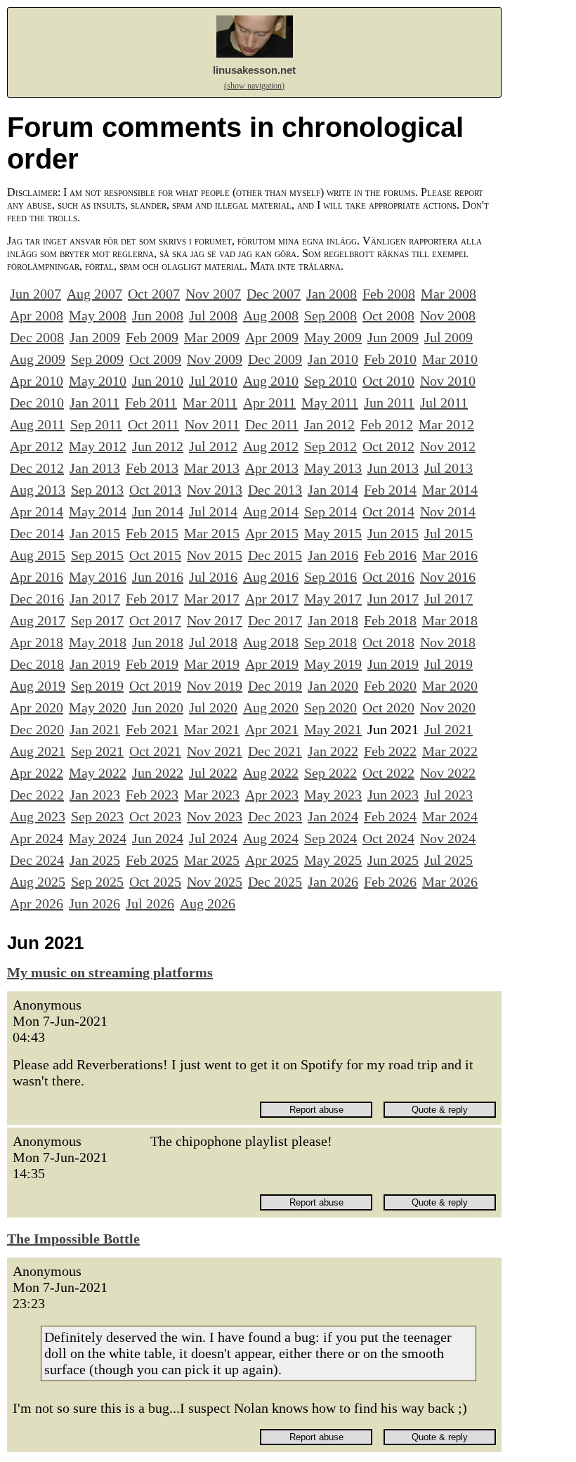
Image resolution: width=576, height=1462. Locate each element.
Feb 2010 (390, 359)
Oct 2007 (154, 293)
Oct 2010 (388, 381)
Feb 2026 (390, 881)
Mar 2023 (212, 794)
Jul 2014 (213, 511)
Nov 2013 (214, 489)
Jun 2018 (157, 642)
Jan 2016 (333, 555)
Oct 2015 (155, 555)
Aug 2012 (271, 446)
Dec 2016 (37, 598)
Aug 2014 (271, 511)
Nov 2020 (448, 707)
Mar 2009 (212, 337)
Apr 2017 (272, 598)
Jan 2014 (333, 489)
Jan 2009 (95, 337)
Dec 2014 (37, 533)
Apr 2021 (272, 729)
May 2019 (333, 664)
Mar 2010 (450, 359)
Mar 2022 (450, 751)
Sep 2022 (330, 773)
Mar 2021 (212, 729)
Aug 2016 (271, 577)
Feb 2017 (152, 598)
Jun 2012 (157, 446)
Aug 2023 (37, 816)
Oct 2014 (388, 511)
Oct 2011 (153, 424)
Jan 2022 (333, 751)
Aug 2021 (37, 751)
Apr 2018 (36, 642)
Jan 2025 (95, 860)
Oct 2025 (155, 881)
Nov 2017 (214, 620)
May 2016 (97, 577)
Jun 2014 (157, 511)
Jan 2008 (331, 293)
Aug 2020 (271, 707)
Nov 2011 (212, 424)
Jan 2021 (95, 729)
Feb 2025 (152, 860)
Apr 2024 (36, 838)
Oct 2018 (388, 642)
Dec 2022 (37, 794)
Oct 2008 (388, 315)
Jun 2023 (393, 794)
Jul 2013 (448, 468)
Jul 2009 (448, 337)
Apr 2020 (36, 707)
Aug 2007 (94, 293)
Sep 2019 (97, 685)
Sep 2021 (97, 751)
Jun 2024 (157, 838)
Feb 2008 (388, 293)
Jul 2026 (150, 903)
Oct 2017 (155, 620)
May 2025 (333, 860)
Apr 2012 (36, 446)
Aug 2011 (37, 424)
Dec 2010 (37, 402)
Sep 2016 (330, 577)
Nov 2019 (214, 685)
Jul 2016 (213, 577)
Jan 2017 (95, 598)
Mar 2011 (210, 402)
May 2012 (97, 446)
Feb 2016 (390, 555)
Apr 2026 (36, 903)
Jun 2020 (157, 707)
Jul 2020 (213, 707)
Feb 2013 (152, 468)
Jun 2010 (157, 381)
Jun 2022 (157, 773)
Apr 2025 (272, 860)
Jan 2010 (333, 359)
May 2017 (333, 598)
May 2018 (97, 642)
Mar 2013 (212, 468)
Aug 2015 (37, 555)
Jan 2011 (94, 402)
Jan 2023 (95, 794)
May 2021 (333, 729)
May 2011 (329, 402)
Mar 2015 (212, 533)
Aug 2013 (37, 489)
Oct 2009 (155, 359)
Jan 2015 (95, 533)
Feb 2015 (152, 533)
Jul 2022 (213, 773)
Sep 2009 (97, 359)
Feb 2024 (390, 816)
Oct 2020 (388, 707)
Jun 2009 (393, 337)
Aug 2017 (37, 620)
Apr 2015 (272, 533)
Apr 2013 (272, 468)
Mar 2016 (450, 555)
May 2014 (97, 511)
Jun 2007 (35, 293)
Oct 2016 (388, 577)
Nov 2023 (214, 816)
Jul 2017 (448, 598)
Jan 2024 (333, 816)
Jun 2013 (393, 468)
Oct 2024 (388, 838)
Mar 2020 (450, 685)
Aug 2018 (271, 642)
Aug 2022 (271, 773)
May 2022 (97, 773)
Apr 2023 (272, 794)
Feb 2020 (390, 685)
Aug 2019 (37, 685)
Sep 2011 (96, 424)
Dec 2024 (37, 860)
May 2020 (97, 707)
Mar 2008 (448, 293)
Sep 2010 (330, 381)
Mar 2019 (212, 664)
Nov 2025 (214, 881)
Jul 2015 (448, 533)
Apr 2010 (36, 381)
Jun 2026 (94, 903)
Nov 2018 (448, 642)
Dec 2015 (275, 555)
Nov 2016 (448, 577)
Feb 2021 (152, 729)
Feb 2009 (152, 337)
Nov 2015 (214, 555)
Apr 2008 (36, 315)
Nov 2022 (448, 773)
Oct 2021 (155, 751)
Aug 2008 (271, 315)
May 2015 (333, 533)
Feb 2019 (152, 664)
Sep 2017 (97, 620)
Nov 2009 (214, 359)
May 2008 (97, 315)
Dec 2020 (37, 729)
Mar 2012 (446, 424)
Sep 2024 (330, 838)
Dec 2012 (37, 468)
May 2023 (333, 794)
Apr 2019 (272, 664)
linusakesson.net (254, 70)
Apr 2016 (36, 577)
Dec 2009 (275, 359)
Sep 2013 (97, 489)
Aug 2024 (271, 838)
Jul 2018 (213, 642)
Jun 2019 (393, 664)
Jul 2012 (213, 446)
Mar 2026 (450, 881)
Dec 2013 (275, 489)
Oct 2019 (155, 685)
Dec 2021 (275, 751)
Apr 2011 (269, 402)
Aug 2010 (271, 381)
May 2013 (333, 468)
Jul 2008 (213, 315)
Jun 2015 (393, 533)
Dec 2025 (275, 881)
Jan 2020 (333, 685)
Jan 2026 (333, 881)
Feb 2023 (152, 794)
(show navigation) (254, 86)
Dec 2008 (37, 337)
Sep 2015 (97, 555)
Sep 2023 (97, 816)
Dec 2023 (275, 816)
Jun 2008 (157, 315)
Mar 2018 (450, 620)
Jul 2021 (448, 729)
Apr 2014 (36, 511)
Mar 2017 (212, 598)
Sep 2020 (330, 707)
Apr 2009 (272, 337)
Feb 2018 (390, 620)
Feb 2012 (386, 424)
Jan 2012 (329, 424)
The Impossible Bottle (73, 1238)
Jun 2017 (393, 598)
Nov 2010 (448, 381)
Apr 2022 (36, 773)
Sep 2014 (330, 511)
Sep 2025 (97, 881)
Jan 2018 (333, 620)
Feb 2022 (390, 751)
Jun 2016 (157, 577)
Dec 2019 (275, 685)
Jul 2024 (213, 838)
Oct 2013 (155, 489)
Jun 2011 (389, 402)
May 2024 (97, 838)
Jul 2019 (448, 664)
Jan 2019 (95, 664)
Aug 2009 (37, 359)
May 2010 (97, 381)
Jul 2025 (448, 860)
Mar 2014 (450, 489)
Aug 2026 (207, 903)
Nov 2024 (448, 838)
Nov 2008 (448, 315)
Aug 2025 (37, 881)
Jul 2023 (448, 794)
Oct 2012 (388, 446)
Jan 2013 (95, 468)
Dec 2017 (275, 620)
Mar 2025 (212, 860)
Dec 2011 (272, 424)
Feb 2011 (151, 402)
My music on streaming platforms (110, 972)
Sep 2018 (330, 642)
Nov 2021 (214, 751)
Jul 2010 (213, 381)
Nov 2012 (448, 446)
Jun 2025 (393, 860)
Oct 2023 (155, 816)
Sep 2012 (330, 446)
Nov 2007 (213, 293)
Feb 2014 (390, 489)
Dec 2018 (37, 664)
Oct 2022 (388, 773)
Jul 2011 (444, 402)
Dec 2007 (274, 293)
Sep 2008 (330, 315)
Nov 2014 (448, 511)
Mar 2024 (450, 816)
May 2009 (333, 337)
